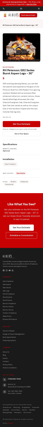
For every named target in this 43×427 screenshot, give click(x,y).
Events (5, 358)
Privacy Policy (7, 365)
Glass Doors (7, 316)
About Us (6, 352)
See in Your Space (22, 134)
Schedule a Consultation (21, 235)
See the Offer (32, 4)
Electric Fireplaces (9, 303)
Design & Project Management (13, 334)
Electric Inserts (8, 307)
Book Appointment (28, 15)
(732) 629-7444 (14, 379)
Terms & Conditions (10, 368)
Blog (4, 355)
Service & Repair (9, 331)
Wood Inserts (7, 297)
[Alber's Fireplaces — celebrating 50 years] (11, 15)
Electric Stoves (8, 310)
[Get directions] (38, 8)
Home (5, 22)
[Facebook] (4, 270)
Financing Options (9, 340)
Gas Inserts (7, 284)
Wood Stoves (7, 300)
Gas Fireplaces (8, 281)
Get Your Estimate (21, 124)
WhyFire (10, 423)
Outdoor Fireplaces (10, 313)
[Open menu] (39, 15)
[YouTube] (10, 270)
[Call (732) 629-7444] (4, 8)
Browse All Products (10, 319)
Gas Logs (13, 22)
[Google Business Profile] (13, 270)
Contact (6, 361)
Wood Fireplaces (9, 294)
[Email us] (21, 8)
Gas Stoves (7, 288)
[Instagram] (7, 270)
